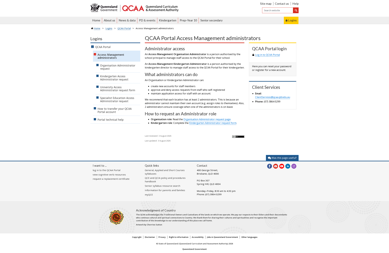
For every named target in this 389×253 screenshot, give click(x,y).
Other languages (249, 237)
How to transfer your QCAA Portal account (115, 110)
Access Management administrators (111, 56)
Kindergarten (167, 20)
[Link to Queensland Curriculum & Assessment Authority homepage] (150, 8)
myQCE (149, 194)
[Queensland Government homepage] (104, 8)
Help (295, 3)
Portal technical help (111, 119)
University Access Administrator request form (117, 88)
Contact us (282, 3)
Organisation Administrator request (117, 67)
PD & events (147, 20)
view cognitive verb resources (109, 174)
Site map (265, 3)
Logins (292, 20)
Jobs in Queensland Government (222, 237)
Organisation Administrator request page (207, 119)
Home (96, 20)
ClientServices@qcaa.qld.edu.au (272, 97)
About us (109, 20)
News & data (127, 20)
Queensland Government (194, 249)
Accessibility (198, 237)
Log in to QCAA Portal (267, 54)
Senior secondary (211, 20)
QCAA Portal (124, 28)
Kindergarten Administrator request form (212, 123)
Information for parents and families (165, 190)
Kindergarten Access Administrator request (114, 77)
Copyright (136, 237)
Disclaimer (150, 237)
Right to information (178, 237)
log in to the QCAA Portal (106, 170)
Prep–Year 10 (188, 20)
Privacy (162, 237)
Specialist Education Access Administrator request (117, 99)
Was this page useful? (284, 158)
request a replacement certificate (111, 178)
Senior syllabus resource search (162, 185)
